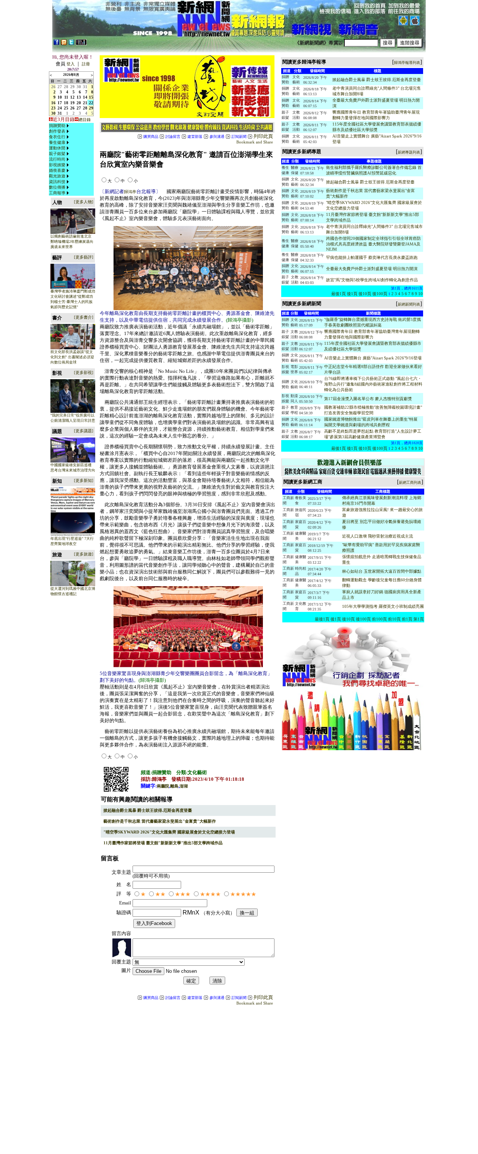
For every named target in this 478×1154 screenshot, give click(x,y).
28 (66, 86)
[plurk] (64, 43)
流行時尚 (57, 159)
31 (85, 86)
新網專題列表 (409, 152)
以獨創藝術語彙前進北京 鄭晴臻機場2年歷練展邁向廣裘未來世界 (71, 241)
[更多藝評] (83, 257)
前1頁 (407, 619)
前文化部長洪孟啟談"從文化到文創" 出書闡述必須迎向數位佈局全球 (72, 357)
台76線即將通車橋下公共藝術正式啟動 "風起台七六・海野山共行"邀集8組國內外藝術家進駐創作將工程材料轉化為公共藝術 (373, 384)
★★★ (182, 894)
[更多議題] (83, 431)
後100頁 (379, 293)
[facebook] (56, 43)
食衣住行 (57, 136)
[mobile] (81, 43)
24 (60, 108)
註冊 (86, 64)
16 (53, 102)
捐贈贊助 (57, 125)
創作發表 (57, 131)
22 (91, 102)
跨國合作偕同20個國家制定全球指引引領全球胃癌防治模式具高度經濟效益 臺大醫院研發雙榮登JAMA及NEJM (373, 243)
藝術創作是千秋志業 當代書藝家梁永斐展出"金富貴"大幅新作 (159, 821)
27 (60, 86)
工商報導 (57, 193)
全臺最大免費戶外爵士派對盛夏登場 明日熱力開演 (372, 268)
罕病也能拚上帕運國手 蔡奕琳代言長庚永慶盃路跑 (372, 257)
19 (72, 102)
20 (79, 102)
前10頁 (394, 619)
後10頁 (364, 293)
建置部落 (194, 136)
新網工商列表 (410, 482)
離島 (174, 786)
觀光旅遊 (57, 176)
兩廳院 (163, 786)
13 (79, 97)
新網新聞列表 (409, 304)
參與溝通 (216, 136)
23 (53, 108)
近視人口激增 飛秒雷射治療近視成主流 (377, 536)
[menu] (60, 159)
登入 (70, 64)
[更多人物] (83, 201)
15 (91, 97)
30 (79, 86)
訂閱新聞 (239, 136)
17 (60, 102)
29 (72, 86)
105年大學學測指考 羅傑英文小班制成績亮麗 (383, 606)
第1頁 (418, 619)
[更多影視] (83, 372)
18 (66, 102)
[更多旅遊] (83, 554)
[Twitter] (71, 43)
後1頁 (352, 293)
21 (85, 102)
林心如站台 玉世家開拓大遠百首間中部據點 (381, 571)
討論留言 (172, 136)
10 (60, 97)
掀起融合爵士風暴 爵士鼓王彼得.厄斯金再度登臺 (147, 810)
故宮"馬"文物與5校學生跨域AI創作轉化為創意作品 (372, 280)
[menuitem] (60, 126)
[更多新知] (83, 480)
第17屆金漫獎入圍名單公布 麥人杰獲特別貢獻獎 (368, 398)
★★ (160, 894)
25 (66, 108)
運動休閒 (57, 148)
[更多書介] (83, 317)
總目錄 (84, 119)
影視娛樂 (57, 165)
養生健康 (57, 142)
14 (85, 97)
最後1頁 (338, 293)
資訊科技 (57, 181)
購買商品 (150, 136)
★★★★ (210, 894)
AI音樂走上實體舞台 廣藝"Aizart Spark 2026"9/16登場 (373, 358)
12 (72, 97)
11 (66, 97)
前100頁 (379, 619)
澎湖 (184, 786)
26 (53, 86)
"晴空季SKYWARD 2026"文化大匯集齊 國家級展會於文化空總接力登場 (169, 832)
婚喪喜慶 (57, 170)
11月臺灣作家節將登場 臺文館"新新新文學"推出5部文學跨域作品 (163, 843)
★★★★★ (243, 894)
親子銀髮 (57, 153)
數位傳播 (57, 187)
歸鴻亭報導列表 (407, 63)
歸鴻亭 (130, 191)
